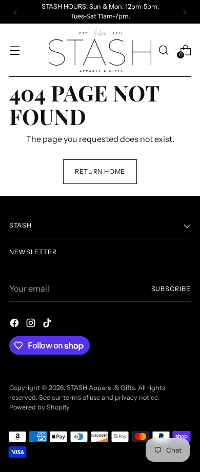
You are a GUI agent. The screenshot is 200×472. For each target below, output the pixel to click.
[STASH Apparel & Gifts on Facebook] (15, 324)
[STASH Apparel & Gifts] (100, 50)
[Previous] (15, 12)
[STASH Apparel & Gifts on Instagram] (32, 324)
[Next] (184, 12)
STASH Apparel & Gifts (101, 388)
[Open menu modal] (14, 49)
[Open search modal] (163, 49)
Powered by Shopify (39, 407)
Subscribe (171, 289)
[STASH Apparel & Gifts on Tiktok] (48, 324)
